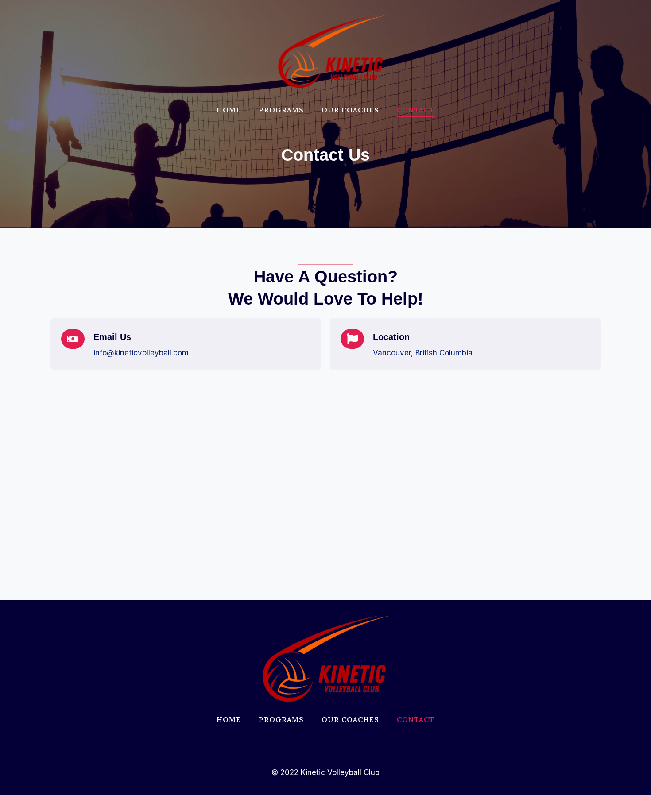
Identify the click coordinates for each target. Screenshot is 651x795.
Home (229, 109)
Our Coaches (350, 109)
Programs (281, 109)
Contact (415, 109)
